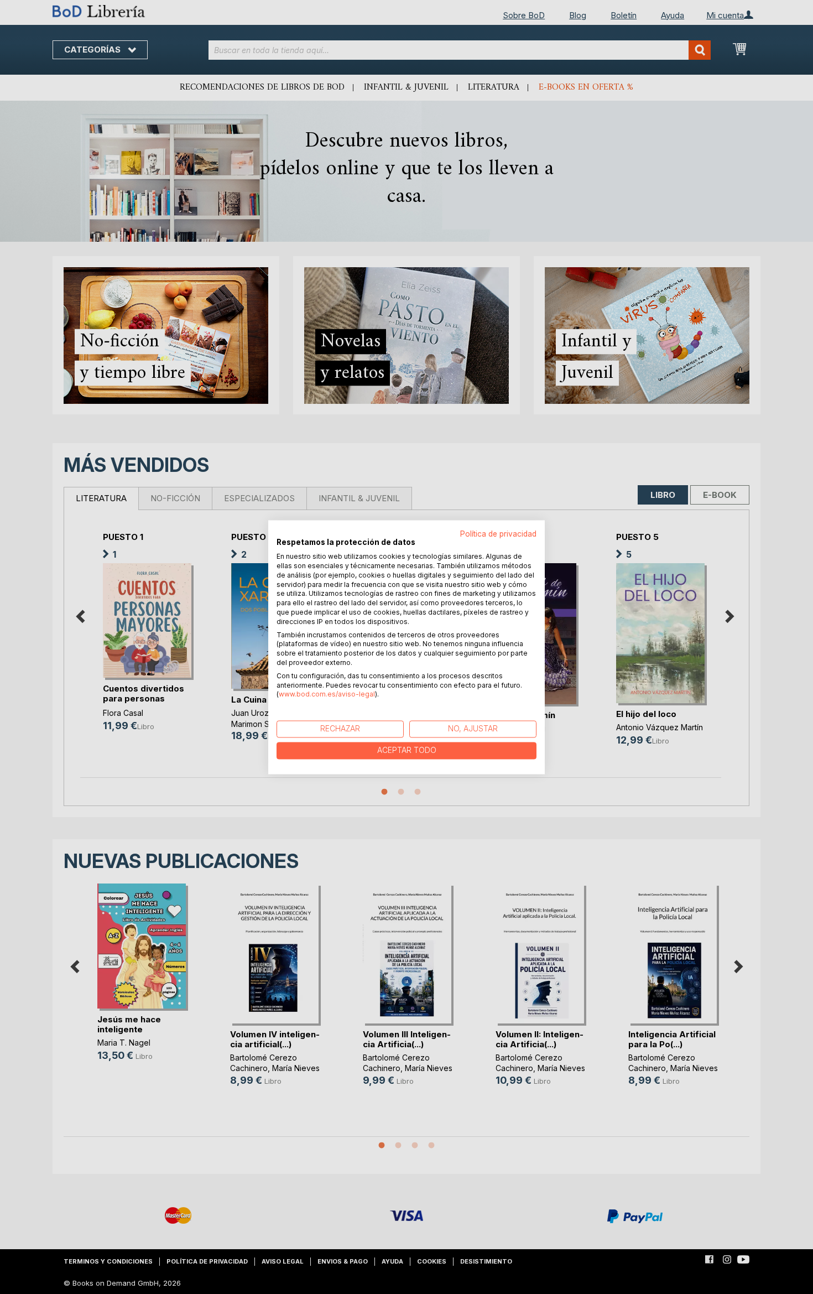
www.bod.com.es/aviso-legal (327, 694)
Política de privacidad (498, 533)
